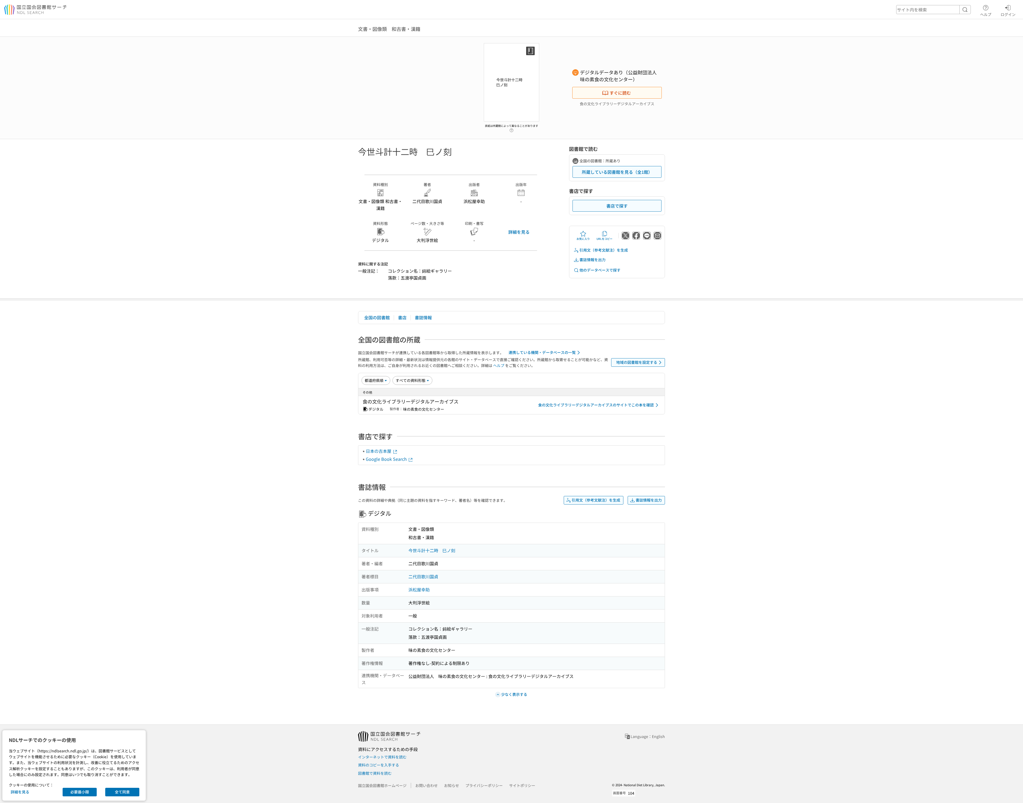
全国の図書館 (377, 317)
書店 (402, 317)
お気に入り (583, 239)
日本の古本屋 (379, 451)
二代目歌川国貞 (423, 576)
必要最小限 (79, 791)
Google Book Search (387, 459)
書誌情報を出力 (592, 259)
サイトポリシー (522, 785)
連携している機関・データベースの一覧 (542, 352)
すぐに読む (620, 93)
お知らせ (451, 785)
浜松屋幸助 (419, 589)
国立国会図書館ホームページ (382, 785)
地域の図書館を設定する (636, 362)
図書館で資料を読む (375, 773)
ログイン (1008, 14)
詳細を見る (519, 232)
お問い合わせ (426, 785)
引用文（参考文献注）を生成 (603, 250)
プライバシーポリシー (484, 785)
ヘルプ (985, 14)
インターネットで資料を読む (382, 757)
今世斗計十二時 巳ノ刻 (431, 550)
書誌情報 (423, 317)
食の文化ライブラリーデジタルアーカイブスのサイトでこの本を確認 (596, 404)
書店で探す (617, 206)
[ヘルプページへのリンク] (511, 129)
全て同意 (122, 791)
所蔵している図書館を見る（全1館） (617, 172)
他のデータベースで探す (599, 270)
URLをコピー (604, 239)
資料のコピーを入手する (378, 765)
